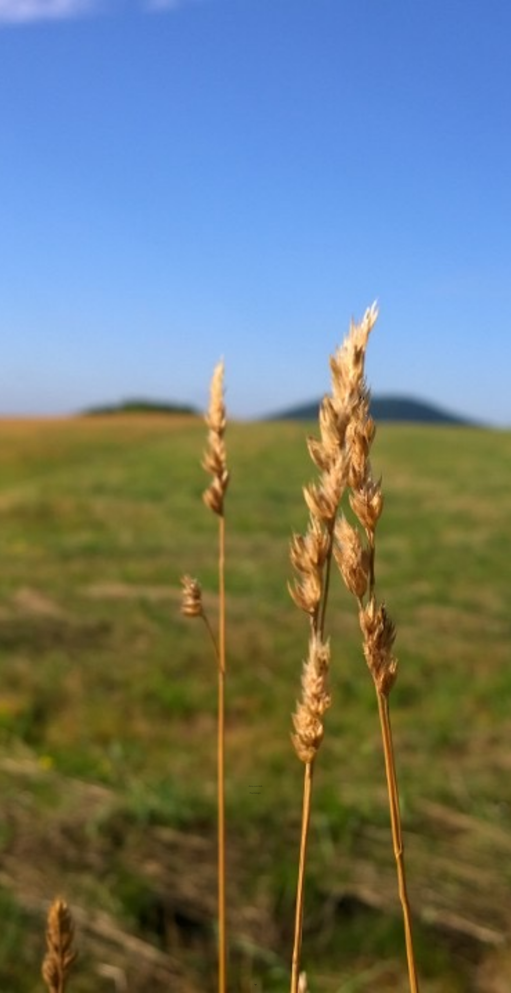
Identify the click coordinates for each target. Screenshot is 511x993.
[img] (255, 496)
